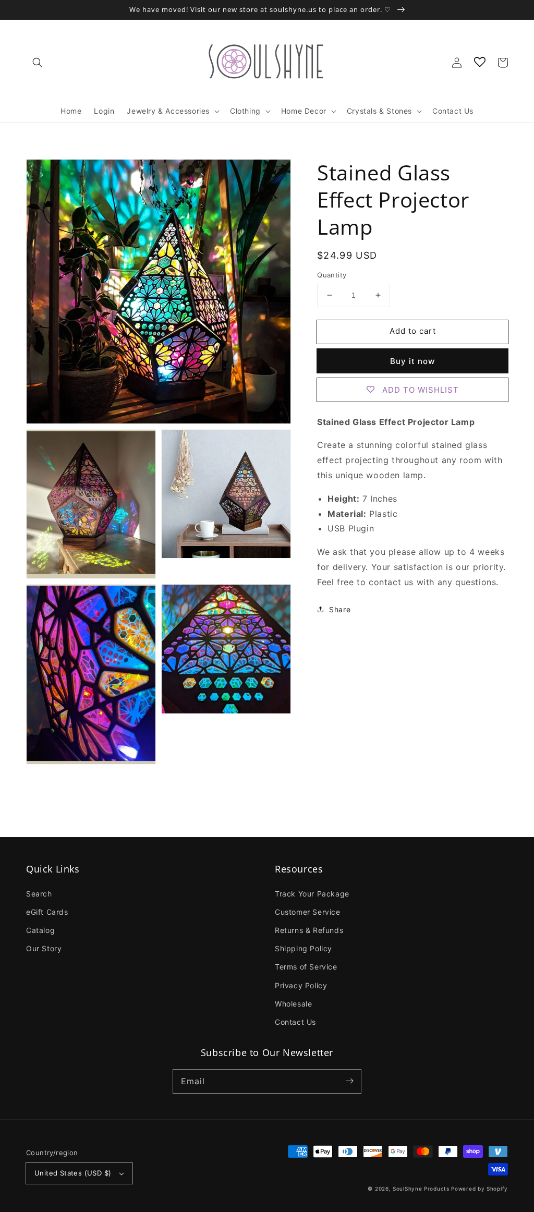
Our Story (44, 948)
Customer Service (308, 911)
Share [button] (339, 609)
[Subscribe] (349, 1081)
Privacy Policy (301, 985)
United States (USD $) (72, 1173)
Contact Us (295, 1021)
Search (39, 893)
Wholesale (293, 1003)
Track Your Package (312, 893)
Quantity (331, 275)
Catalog (40, 930)
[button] (37, 62)
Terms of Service (306, 966)
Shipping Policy (303, 948)
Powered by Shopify (479, 1188)
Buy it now (412, 361)
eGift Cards (47, 911)
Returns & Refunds (309, 930)
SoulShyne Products (421, 1188)
